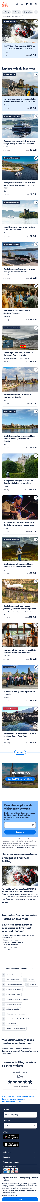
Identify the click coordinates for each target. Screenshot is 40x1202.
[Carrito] (26, 4)
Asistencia (7, 1152)
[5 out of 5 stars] (20, 1082)
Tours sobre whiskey (10, 947)
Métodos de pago (9, 1166)
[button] (20, 38)
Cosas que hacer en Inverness (12, 1099)
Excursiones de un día (11, 940)
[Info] (23, 16)
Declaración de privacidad (25, 847)
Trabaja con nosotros (11, 1162)
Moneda (7, 1121)
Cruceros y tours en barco (13, 942)
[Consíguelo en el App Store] (11, 1145)
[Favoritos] (22, 4)
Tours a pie (7, 949)
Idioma (6, 1110)
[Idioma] (31, 4)
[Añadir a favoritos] (36, 21)
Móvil (5, 1132)
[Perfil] (36, 4)
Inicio (4, 1097)
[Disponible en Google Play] (11, 1137)
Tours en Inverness (8, 1101)
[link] (20, 38)
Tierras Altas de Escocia (25, 1097)
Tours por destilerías (10, 945)
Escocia (11, 1097)
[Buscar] (17, 4)
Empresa (6, 1157)
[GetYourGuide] (5, 4)
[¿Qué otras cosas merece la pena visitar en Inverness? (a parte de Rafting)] (36, 927)
